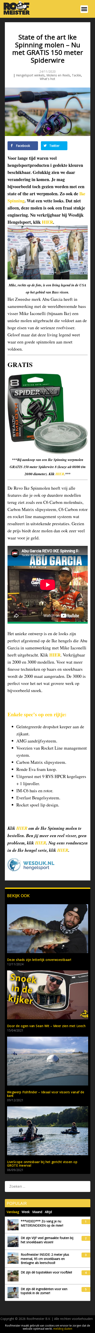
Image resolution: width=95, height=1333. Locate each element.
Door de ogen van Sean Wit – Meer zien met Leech (46, 1026)
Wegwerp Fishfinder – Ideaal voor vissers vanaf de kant (45, 1094)
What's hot (47, 79)
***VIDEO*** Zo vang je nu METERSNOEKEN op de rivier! (42, 1223)
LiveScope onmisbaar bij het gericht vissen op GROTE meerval (42, 1163)
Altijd (48, 1212)
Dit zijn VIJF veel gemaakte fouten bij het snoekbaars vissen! (47, 1240)
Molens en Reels (58, 75)
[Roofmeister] (15, 14)
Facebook (22, 146)
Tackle (76, 75)
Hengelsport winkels (30, 75)
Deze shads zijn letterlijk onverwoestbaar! (39, 960)
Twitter (53, 146)
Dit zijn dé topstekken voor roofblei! (46, 1272)
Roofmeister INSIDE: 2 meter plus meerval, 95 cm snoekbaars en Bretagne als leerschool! (45, 1259)
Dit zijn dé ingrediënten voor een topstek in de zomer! (44, 1291)
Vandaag (13, 1212)
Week (26, 1212)
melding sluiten (62, 1329)
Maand (37, 1212)
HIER (47, 222)
